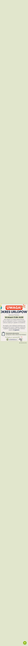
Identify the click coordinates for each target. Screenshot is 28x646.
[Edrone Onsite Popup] (14, 323)
